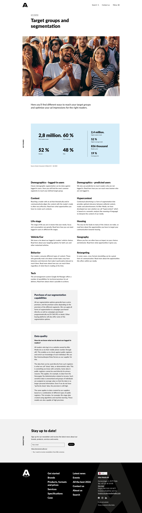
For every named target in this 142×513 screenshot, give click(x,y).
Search (76, 495)
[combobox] (102, 473)
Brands (51, 478)
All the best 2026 (82, 482)
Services (52, 489)
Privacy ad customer (103, 502)
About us (77, 490)
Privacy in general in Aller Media (106, 505)
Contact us (106, 5)
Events (76, 478)
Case (50, 498)
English (103, 473)
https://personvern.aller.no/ (39, 449)
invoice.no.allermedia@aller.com (109, 493)
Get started (34, 15)
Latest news (79, 473)
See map (101, 486)
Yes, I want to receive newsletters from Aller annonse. (48, 452)
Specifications (55, 493)
